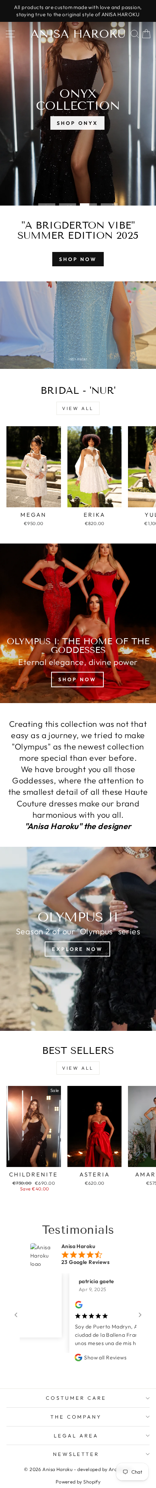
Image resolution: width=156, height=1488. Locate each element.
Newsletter (76, 1454)
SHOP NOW (78, 259)
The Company (76, 1417)
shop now (77, 679)
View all (78, 408)
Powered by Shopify (78, 1482)
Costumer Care (76, 1398)
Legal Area (76, 1436)
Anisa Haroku (78, 34)
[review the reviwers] (66, 1306)
